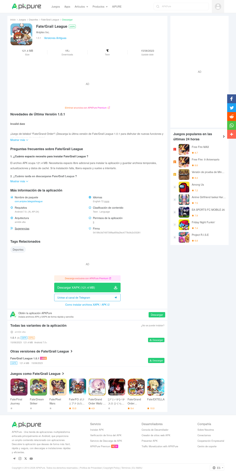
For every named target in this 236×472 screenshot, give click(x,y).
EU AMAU (137, 467)
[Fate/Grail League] (21, 34)
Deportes (33, 19)
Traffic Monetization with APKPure (160, 446)
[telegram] (14, 458)
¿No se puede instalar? (152, 325)
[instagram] (20, 458)
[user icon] (218, 6)
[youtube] (31, 458)
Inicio (13, 19)
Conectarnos (204, 435)
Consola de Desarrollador (155, 429)
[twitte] (25, 458)
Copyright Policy (111, 467)
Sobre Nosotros (205, 429)
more (106, 201)
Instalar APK (97, 429)
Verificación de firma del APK (106, 435)
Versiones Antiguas (55, 38)
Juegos (22, 19)
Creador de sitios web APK (156, 435)
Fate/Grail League (50, 19)
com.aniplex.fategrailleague (29, 201)
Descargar (157, 315)
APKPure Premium (100, 446)
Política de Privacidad (91, 467)
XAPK (72, 26)
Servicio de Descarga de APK (106, 440)
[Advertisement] (198, 71)
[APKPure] (26, 6)
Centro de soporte (206, 446)
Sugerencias (22, 228)
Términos (126, 467)
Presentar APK (150, 440)
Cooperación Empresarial (210, 440)
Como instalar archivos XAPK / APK (86, 304)
